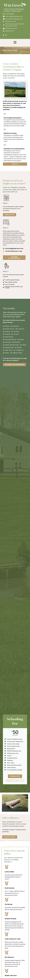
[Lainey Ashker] (7, 867)
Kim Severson (9, 957)
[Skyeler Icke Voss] (7, 971)
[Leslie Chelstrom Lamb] (7, 934)
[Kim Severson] (7, 952)
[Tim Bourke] (7, 900)
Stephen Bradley (10, 919)
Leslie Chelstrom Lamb (13, 939)
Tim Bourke (8, 904)
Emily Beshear (10, 888)
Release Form (15, 776)
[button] (15, 42)
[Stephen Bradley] (7, 914)
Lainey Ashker (9, 872)
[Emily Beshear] (7, 883)
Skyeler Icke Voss (11, 975)
